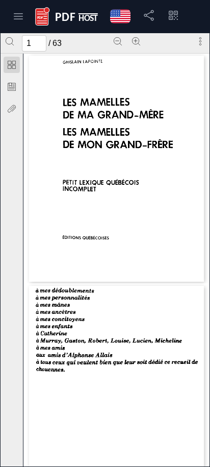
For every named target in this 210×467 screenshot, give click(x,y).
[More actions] (200, 41)
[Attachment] (12, 109)
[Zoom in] (136, 41)
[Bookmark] (12, 87)
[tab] (12, 67)
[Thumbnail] (12, 65)
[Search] (10, 41)
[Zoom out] (118, 41)
